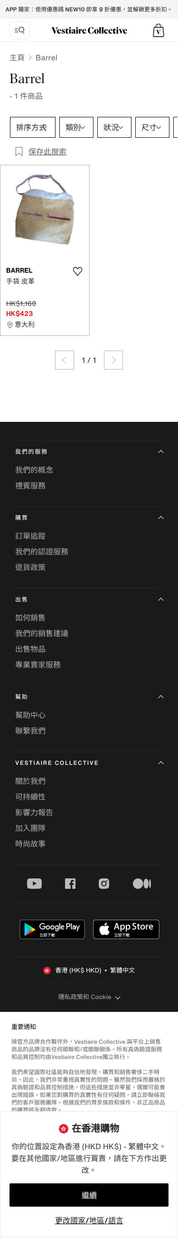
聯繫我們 (30, 730)
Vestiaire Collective (57, 763)
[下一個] (113, 360)
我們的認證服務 (41, 551)
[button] (158, 30)
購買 (21, 518)
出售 (21, 600)
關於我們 (30, 781)
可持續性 (30, 796)
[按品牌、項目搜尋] (19, 30)
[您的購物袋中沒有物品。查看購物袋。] (158, 30)
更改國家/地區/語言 (89, 1220)
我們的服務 (31, 452)
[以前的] (64, 360)
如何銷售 (30, 617)
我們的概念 (34, 470)
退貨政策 (30, 567)
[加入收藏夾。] (78, 271)
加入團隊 (30, 828)
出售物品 (30, 649)
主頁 (17, 57)
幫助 (21, 697)
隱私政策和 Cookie (85, 996)
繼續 (89, 1195)
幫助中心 (30, 715)
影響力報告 (34, 812)
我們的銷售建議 (41, 633)
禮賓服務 (30, 485)
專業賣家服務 (38, 664)
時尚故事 (30, 843)
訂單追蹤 (30, 536)
